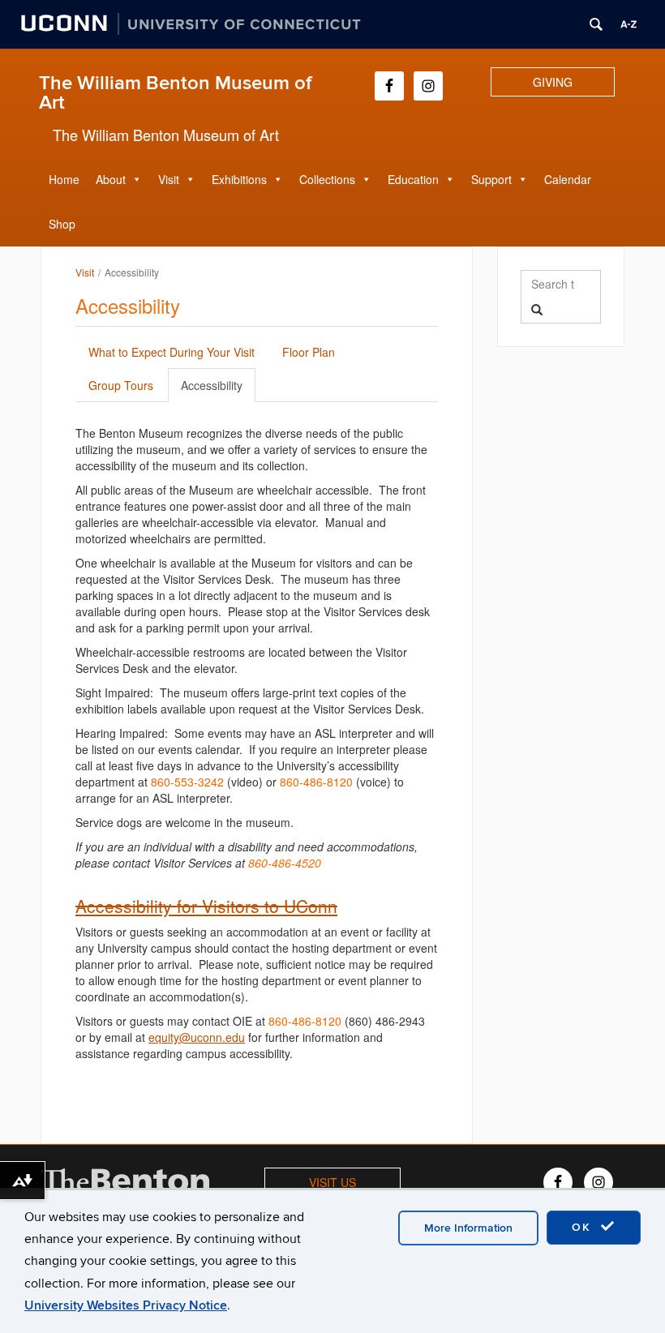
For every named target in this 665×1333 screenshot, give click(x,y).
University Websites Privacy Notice (125, 1305)
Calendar (567, 179)
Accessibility (211, 385)
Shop (62, 224)
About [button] (111, 179)
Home (64, 179)
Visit (84, 272)
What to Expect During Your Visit (171, 352)
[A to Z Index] (628, 24)
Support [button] (491, 179)
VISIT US (332, 1182)
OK (584, 1227)
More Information (468, 1228)
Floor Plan (308, 352)
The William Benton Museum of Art (175, 92)
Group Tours (120, 385)
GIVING (553, 82)
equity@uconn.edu (196, 1037)
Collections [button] (327, 179)
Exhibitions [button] (239, 179)
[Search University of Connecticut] (596, 24)
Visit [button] (168, 179)
